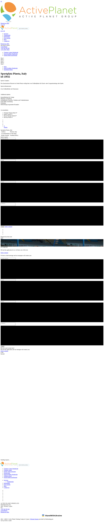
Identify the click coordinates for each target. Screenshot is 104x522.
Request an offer (5, 23)
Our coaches (7, 38)
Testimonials (7, 35)
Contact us (6, 41)
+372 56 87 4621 (5, 49)
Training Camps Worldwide (11, 52)
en (1, 1)
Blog (5, 39)
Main (5, 66)
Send (2, 226)
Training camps (8, 470)
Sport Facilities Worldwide (11, 54)
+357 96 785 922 (5, 48)
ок (1, 238)
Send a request (8, 226)
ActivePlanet (4, 46)
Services (6, 33)
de (4, 24)
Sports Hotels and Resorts (10, 55)
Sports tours (7, 473)
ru (2, 24)
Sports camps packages (10, 471)
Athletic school (8, 476)
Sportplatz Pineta (8, 69)
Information (7, 36)
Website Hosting (34, 519)
